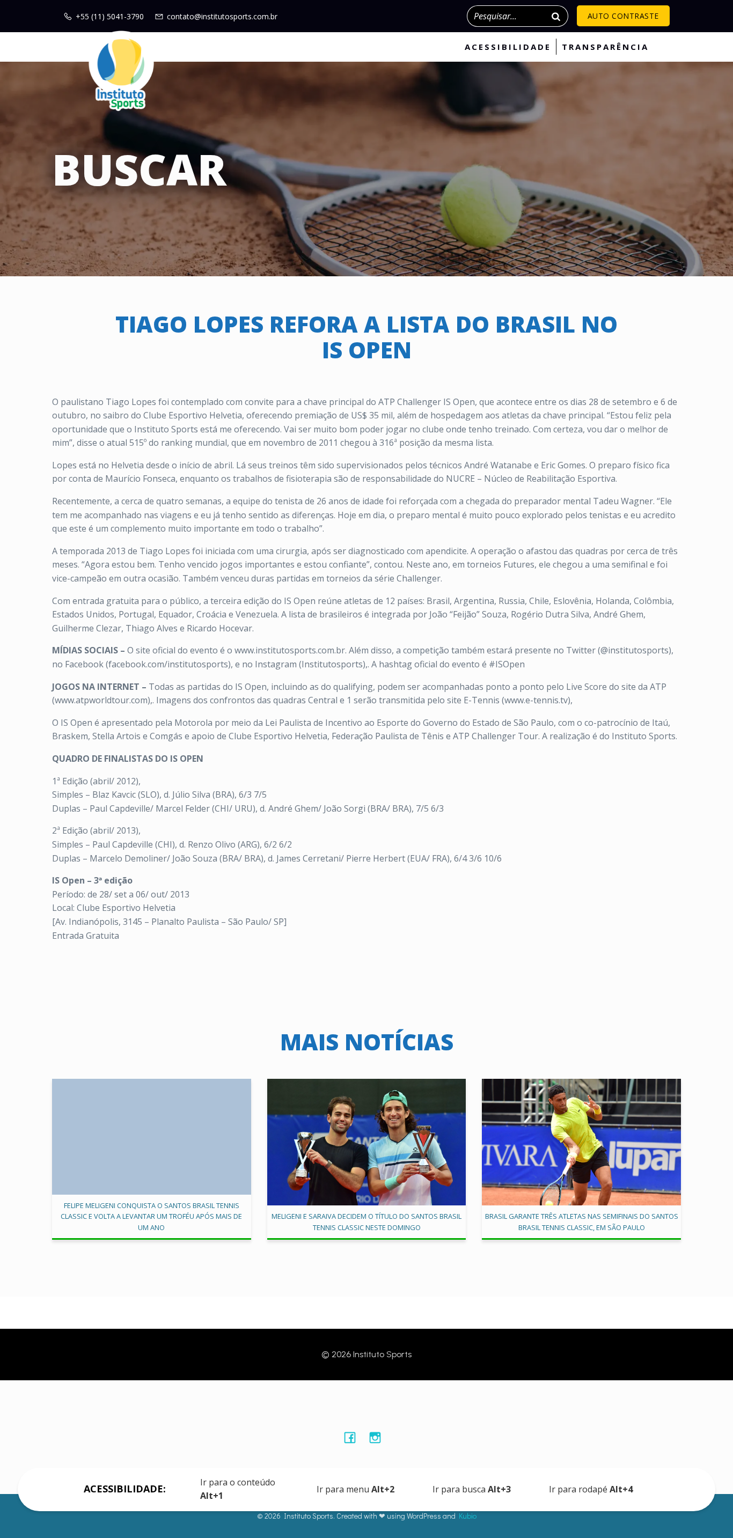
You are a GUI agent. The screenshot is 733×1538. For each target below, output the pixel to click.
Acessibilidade (508, 46)
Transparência (605, 46)
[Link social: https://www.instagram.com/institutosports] (379, 1437)
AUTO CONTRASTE (623, 16)
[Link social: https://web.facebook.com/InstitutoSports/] (353, 1437)
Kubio (468, 1516)
